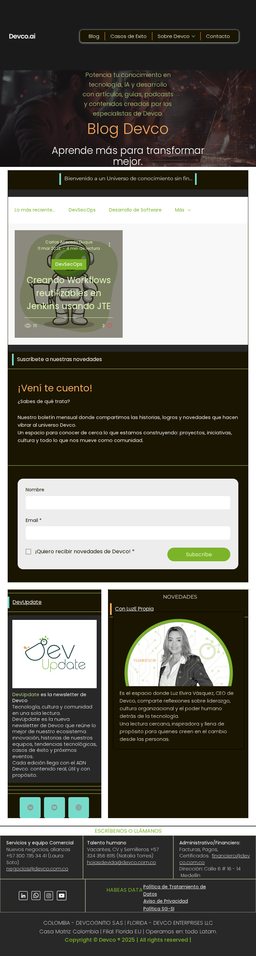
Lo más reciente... (35, 210)
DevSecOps (82, 210)
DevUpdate (27, 602)
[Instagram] (79, 807)
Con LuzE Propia (134, 608)
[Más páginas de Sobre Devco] (193, 36)
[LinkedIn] (30, 807)
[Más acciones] (112, 245)
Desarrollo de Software (135, 210)
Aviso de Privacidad (165, 901)
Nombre (35, 490)
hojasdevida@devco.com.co (121, 862)
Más (179, 210)
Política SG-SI (158, 908)
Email (34, 520)
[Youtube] (54, 807)
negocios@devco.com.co (37, 868)
